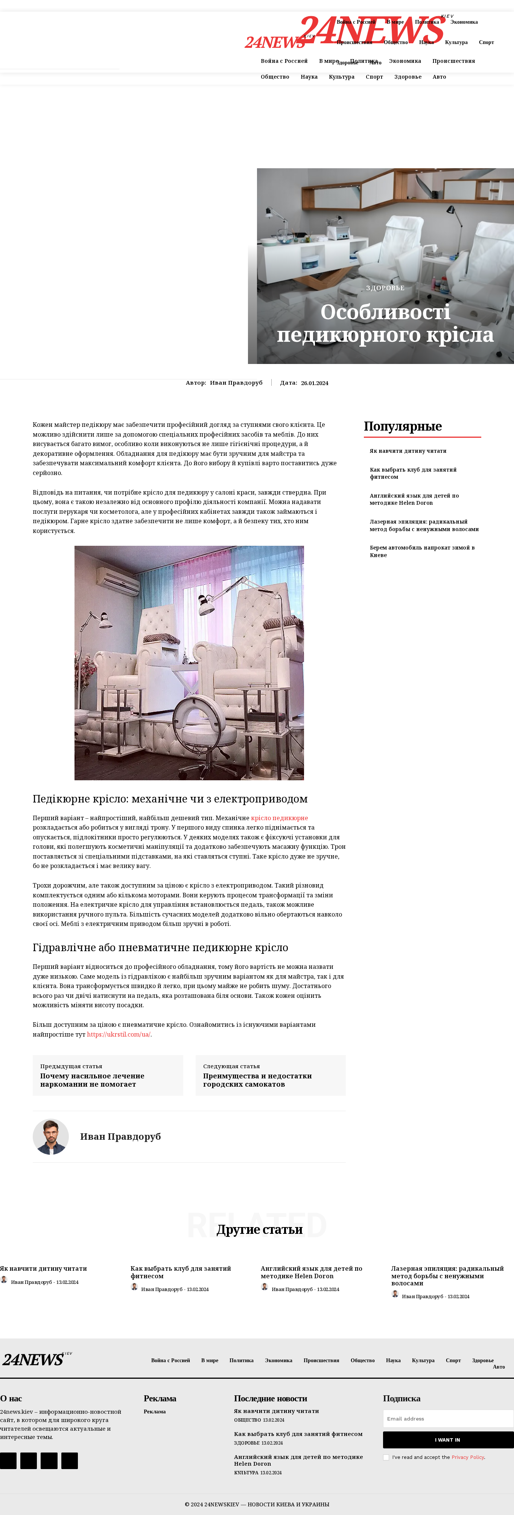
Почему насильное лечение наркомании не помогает (92, 1080)
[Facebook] (8, 1461)
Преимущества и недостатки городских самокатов (257, 1080)
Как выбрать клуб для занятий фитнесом (181, 1272)
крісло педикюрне (279, 818)
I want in (447, 1440)
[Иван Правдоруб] (51, 1137)
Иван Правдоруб (236, 382)
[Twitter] (49, 1461)
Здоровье (385, 288)
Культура (246, 1473)
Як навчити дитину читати (408, 450)
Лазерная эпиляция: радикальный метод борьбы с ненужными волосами (424, 525)
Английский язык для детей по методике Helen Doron (414, 499)
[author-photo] (5, 1281)
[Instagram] (28, 1461)
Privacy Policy (468, 1457)
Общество (247, 1420)
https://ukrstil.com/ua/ (118, 1034)
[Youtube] (69, 1461)
